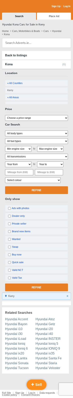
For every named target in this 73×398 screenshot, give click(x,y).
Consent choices (30, 395)
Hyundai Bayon (16, 324)
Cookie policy (9, 395)
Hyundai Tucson (17, 368)
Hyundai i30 (14, 334)
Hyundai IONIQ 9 (47, 348)
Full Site (6, 392)
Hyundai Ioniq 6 (16, 348)
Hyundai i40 (44, 334)
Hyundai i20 (44, 329)
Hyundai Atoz (45, 319)
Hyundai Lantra (16, 358)
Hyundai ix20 (14, 353)
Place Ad (54, 16)
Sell (38, 385)
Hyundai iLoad (15, 338)
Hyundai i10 (14, 329)
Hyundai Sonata (16, 363)
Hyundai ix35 (45, 353)
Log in (31, 392)
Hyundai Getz (45, 324)
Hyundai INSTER (48, 338)
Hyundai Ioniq (15, 343)
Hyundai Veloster (47, 368)
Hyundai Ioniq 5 (46, 343)
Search (19, 16)
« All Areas (13, 97)
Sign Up (56, 6)
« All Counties (15, 83)
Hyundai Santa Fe (48, 358)
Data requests (47, 392)
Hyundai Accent (16, 319)
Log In (66, 6)
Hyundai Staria (46, 363)
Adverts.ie (18, 6)
